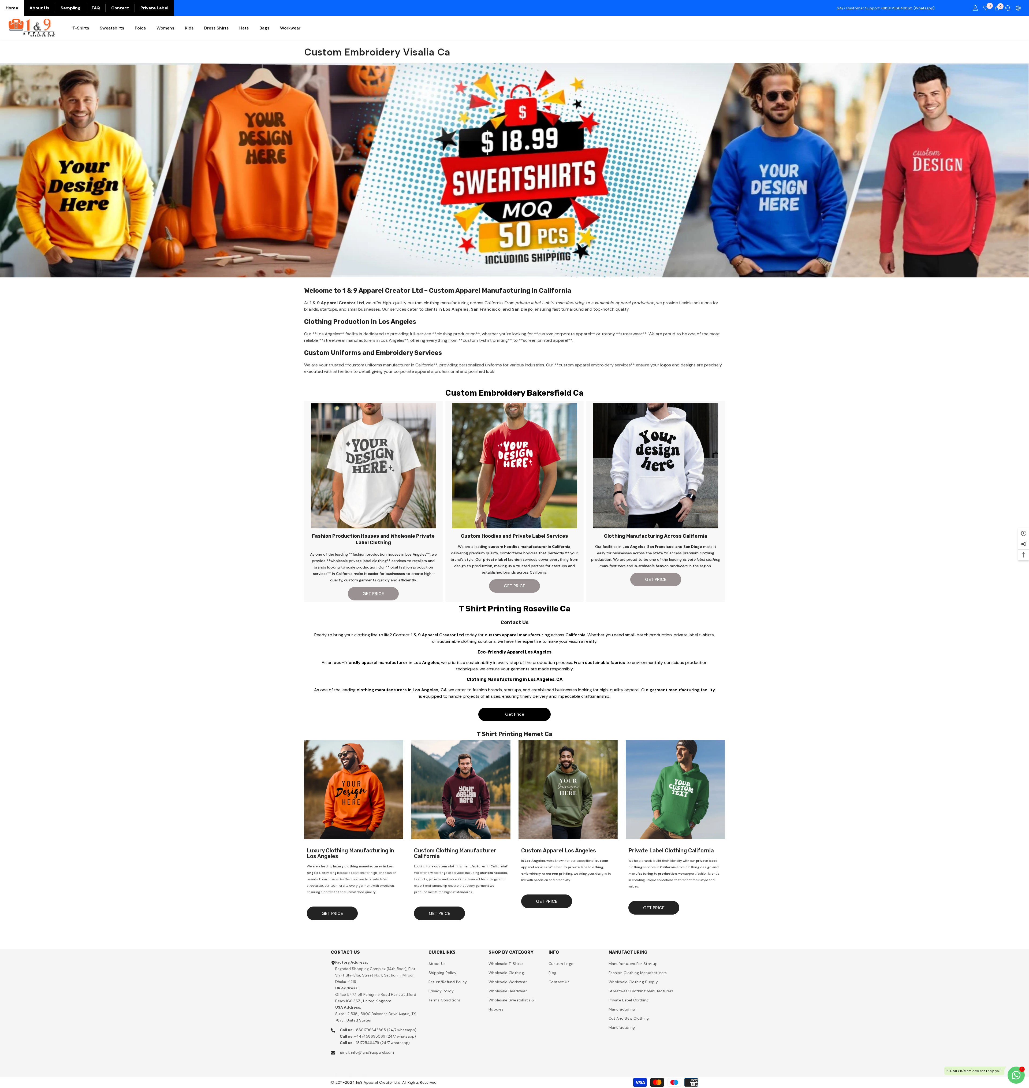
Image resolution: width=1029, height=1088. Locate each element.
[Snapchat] (350, 1070)
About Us (39, 8)
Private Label (154, 8)
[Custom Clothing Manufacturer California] (460, 789)
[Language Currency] (1018, 8)
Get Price (514, 714)
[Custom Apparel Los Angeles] (568, 789)
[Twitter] (364, 1070)
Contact (120, 8)
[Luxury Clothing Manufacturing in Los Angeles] (353, 789)
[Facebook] (336, 1070)
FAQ (96, 8)
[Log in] (975, 8)
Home (12, 8)
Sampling (70, 8)
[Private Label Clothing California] (675, 789)
